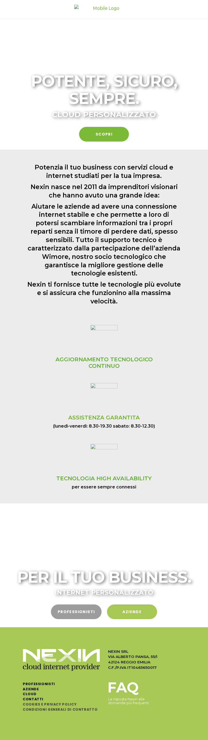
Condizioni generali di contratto (60, 709)
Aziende (31, 689)
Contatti (33, 699)
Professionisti (39, 684)
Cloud (29, 694)
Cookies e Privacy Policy (49, 704)
